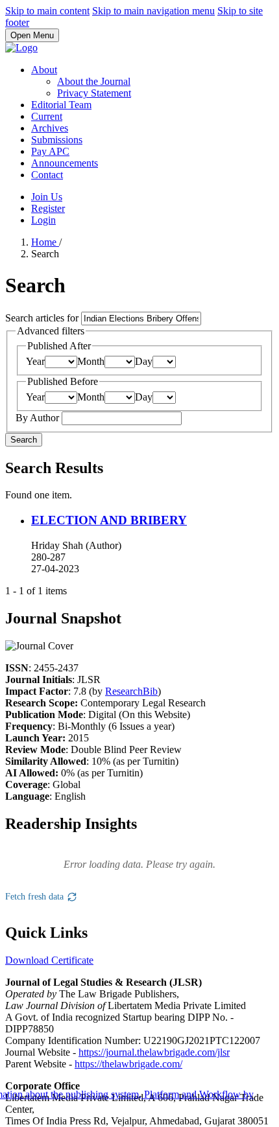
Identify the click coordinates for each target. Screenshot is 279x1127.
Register (48, 208)
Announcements (64, 162)
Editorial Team (61, 104)
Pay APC (50, 151)
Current (46, 116)
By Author (39, 417)
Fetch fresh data (34, 896)
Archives (49, 128)
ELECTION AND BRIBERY (109, 520)
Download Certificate (49, 960)
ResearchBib (131, 691)
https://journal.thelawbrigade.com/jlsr (154, 1052)
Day (143, 361)
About (44, 69)
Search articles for (43, 317)
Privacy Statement (94, 93)
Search (23, 440)
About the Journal (93, 81)
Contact (47, 174)
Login (43, 220)
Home (45, 242)
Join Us (46, 196)
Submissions (56, 139)
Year (35, 361)
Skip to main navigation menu (153, 10)
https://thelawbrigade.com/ (128, 1063)
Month (90, 361)
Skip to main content (47, 10)
